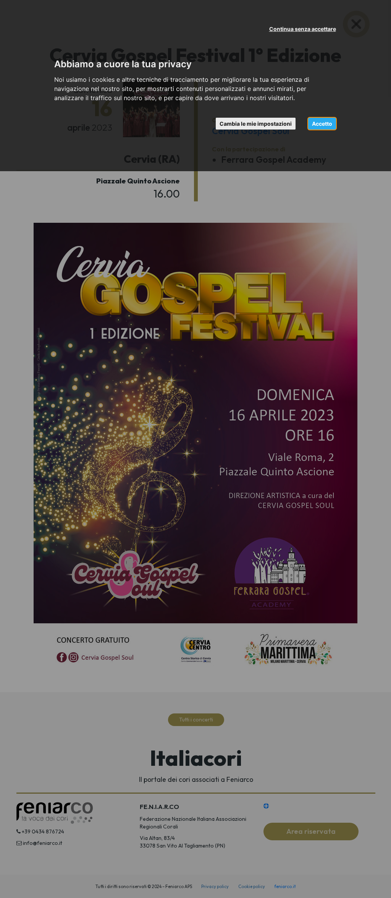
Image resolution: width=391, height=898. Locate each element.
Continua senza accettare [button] (302, 29)
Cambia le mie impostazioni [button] (256, 123)
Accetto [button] (322, 123)
